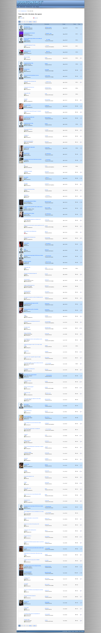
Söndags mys (26, 135)
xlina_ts (46, 530)
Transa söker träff (27, 93)
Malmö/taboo (26, 195)
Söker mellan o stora (27, 488)
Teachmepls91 (47, 614)
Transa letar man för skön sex (29, 87)
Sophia (46, 57)
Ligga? (25, 315)
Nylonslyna (47, 608)
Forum (34, 6)
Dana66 (46, 225)
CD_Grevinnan (48, 363)
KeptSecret (47, 297)
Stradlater (46, 315)
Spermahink (26, 583)
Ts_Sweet (46, 129)
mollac (46, 93)
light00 (46, 494)
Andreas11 (48, 195)
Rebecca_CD (48, 393)
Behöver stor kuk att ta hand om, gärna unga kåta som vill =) (34, 225)
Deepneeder (47, 470)
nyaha (46, 435)
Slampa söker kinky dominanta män (30, 81)
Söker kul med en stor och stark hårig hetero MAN (32, 494)
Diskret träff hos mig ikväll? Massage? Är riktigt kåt (32, 111)
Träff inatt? (26, 434)
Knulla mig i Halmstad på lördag (29, 189)
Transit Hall (47, 500)
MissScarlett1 (47, 584)
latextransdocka (47, 399)
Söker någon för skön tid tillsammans (30, 231)
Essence (47, 45)
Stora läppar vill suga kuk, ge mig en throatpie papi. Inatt (33, 297)
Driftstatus (76, 631)
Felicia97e (46, 351)
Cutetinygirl (47, 423)
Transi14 (46, 135)
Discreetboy (47, 111)
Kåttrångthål (47, 482)
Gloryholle (25, 99)
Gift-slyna (46, 369)
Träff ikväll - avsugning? (28, 171)
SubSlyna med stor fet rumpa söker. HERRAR (31, 559)
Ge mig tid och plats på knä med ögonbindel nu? (32, 613)
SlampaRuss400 (47, 327)
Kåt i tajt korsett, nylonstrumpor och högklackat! (32, 428)
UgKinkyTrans (48, 81)
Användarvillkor (65, 631)
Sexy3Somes (47, 536)
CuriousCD (47, 183)
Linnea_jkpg (47, 333)
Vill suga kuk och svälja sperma (29, 368)
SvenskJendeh (47, 237)
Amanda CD (47, 524)
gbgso (46, 488)
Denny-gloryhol (47, 99)
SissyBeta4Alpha (48, 321)
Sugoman (46, 339)
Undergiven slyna (27, 577)
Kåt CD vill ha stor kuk (27, 410)
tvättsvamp (47, 279)
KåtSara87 (46, 596)
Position (25, 482)
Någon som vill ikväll (27, 333)
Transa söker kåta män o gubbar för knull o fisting (32, 398)
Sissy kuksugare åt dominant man (29, 237)
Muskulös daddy (27, 619)
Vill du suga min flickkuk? (28, 129)
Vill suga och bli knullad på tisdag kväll (30, 273)
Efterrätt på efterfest (27, 291)
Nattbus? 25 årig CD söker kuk (29, 285)
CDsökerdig (47, 219)
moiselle (46, 387)
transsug (46, 189)
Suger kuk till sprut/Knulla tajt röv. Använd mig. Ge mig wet (33, 446)
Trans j (46, 165)
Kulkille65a (46, 458)
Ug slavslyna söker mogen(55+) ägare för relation (32, 356)
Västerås (25, 470)
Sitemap (69, 631)
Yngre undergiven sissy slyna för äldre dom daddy (32, 422)
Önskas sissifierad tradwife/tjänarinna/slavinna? (32, 321)
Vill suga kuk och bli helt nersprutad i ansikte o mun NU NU (34, 541)
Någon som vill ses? (27, 440)
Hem (18, 6)
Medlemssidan (22, 6)
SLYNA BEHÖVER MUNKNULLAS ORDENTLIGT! (32, 219)
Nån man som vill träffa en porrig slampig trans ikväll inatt (33, 589)
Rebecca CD (47, 518)
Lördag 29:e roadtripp (27, 452)
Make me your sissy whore (28, 141)
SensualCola (47, 291)
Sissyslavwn (47, 357)
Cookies (73, 631)
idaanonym (47, 285)
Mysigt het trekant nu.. (27, 535)
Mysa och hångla (27, 57)
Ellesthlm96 (47, 171)
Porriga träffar (26, 607)
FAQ (79, 631)
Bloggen (37, 6)
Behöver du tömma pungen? (28, 386)
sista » (34, 21)
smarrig (46, 620)
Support (82, 631)
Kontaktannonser (29, 6)
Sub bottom (26, 458)
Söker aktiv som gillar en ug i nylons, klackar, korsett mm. (33, 362)
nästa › (30, 21)
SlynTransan (47, 578)
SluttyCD (46, 411)
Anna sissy (47, 141)
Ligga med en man (27, 392)
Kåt (24, 165)
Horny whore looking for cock (29, 476)
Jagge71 (46, 345)
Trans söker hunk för (27, 380)
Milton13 (46, 231)
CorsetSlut (46, 560)
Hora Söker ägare (27, 327)
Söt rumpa (25, 183)
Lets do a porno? (27, 279)
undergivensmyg (47, 87)
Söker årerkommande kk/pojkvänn (30, 595)
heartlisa (46, 381)
